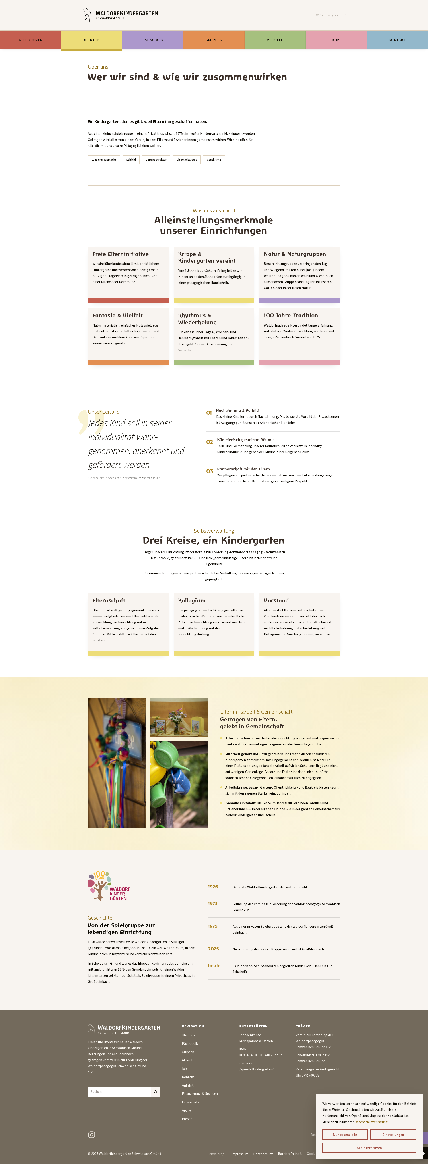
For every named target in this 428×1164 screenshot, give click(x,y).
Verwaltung (216, 1153)
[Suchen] (155, 1092)
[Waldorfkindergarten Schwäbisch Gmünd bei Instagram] (91, 1135)
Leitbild (131, 159)
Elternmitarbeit (187, 159)
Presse (187, 1118)
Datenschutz (263, 1153)
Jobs (336, 39)
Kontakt (397, 39)
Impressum (240, 1153)
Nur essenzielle (345, 1134)
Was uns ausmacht (104, 159)
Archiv (186, 1110)
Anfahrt (188, 1085)
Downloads (190, 1102)
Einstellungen (393, 1134)
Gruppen (214, 39)
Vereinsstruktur (156, 159)
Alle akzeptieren (369, 1147)
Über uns (91, 39)
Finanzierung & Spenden (200, 1093)
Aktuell (275, 39)
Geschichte (214, 159)
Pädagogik (152, 39)
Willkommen (30, 39)
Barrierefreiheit (290, 1153)
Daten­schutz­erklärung (371, 1121)
